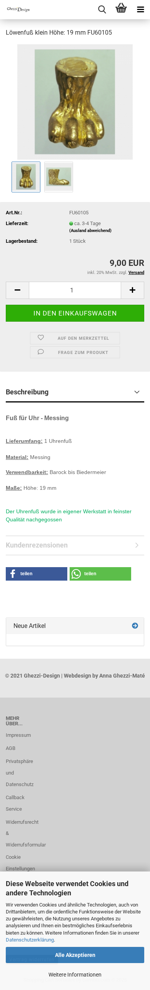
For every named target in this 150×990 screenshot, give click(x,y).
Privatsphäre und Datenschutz (19, 772)
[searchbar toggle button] (102, 9)
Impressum (18, 735)
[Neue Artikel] (135, 626)
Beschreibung (27, 392)
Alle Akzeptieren (75, 955)
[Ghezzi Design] (15, 9)
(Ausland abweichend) (90, 230)
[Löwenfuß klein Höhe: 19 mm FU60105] (75, 101)
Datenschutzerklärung (30, 940)
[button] (17, 290)
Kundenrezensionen (37, 545)
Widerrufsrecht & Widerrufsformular (19, 833)
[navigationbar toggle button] (140, 9)
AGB (10, 748)
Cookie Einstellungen (19, 862)
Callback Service (15, 803)
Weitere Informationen (75, 975)
